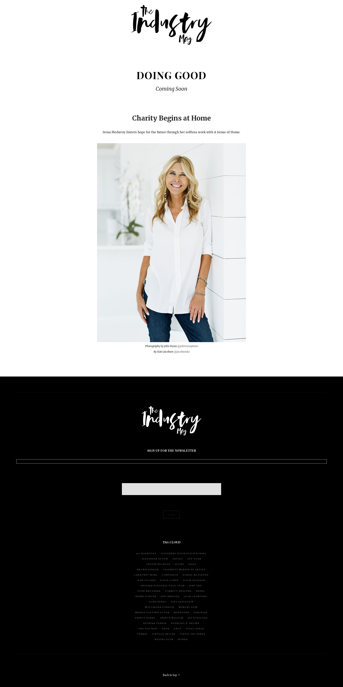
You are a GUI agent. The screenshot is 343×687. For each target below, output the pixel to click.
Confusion (170, 574)
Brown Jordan (148, 569)
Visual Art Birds (192, 634)
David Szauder (194, 580)
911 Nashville (146, 553)
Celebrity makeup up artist (184, 569)
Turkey (142, 634)
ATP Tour (194, 558)
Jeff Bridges (170, 596)
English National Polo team (163, 585)
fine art (195, 585)
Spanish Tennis (155, 623)
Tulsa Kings (195, 628)
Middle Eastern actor (152, 612)
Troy (177, 628)
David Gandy (169, 580)
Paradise (200, 612)
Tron (166, 628)
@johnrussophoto (187, 346)
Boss (192, 564)
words (183, 639)
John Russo (158, 601)
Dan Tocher (147, 580)
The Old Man (147, 628)
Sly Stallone (198, 617)
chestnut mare (145, 574)
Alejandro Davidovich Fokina (183, 553)
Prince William (171, 617)
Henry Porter (146, 596)
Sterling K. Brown (185, 623)
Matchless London (159, 607)
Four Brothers (149, 591)
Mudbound (182, 612)
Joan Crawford (195, 596)
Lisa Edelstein (182, 601)
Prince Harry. (145, 617)
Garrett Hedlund (178, 591)
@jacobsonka (182, 351)
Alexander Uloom (155, 558)
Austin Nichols (158, 564)
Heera (200, 591)
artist (177, 558)
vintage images (163, 634)
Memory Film (188, 607)
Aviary (179, 564)
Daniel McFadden (196, 574)
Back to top (170, 675)
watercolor (164, 639)
